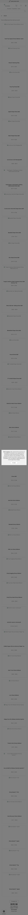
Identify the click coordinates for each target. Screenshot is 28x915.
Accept (14, 462)
